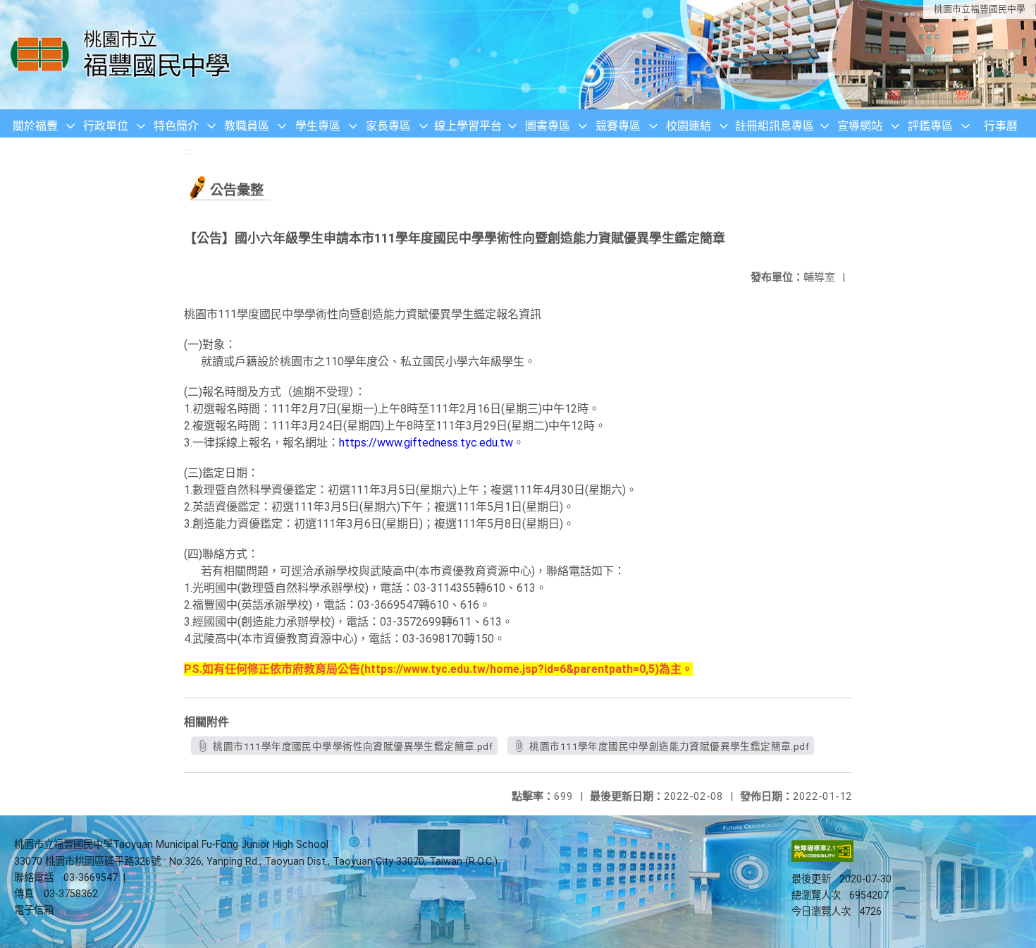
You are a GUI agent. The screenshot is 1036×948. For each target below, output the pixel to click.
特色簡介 (176, 126)
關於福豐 (35, 126)
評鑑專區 (930, 126)
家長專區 (388, 126)
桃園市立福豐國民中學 (979, 9)
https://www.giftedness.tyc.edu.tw (426, 442)
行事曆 (1001, 126)
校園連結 (688, 126)
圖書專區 (547, 126)
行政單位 (105, 126)
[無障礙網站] (822, 859)
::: (187, 151)
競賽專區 (618, 126)
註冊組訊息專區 (774, 126)
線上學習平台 (468, 126)
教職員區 (246, 126)
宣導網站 (859, 126)
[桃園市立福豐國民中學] (124, 55)
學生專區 (317, 126)
